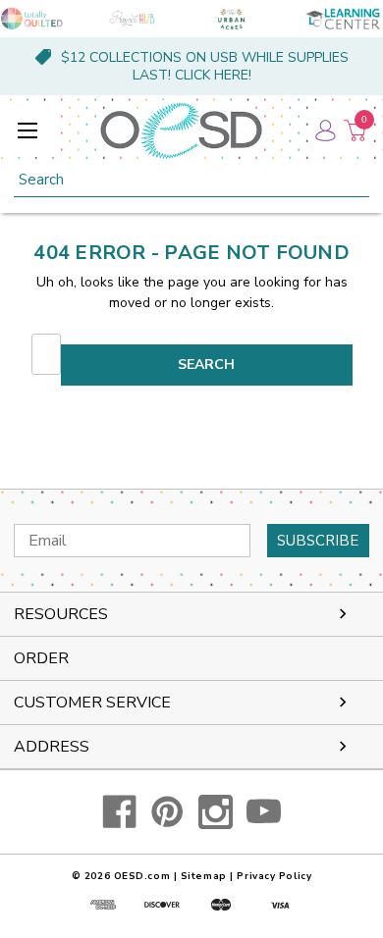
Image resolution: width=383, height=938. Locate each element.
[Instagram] (215, 812)
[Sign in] (324, 130)
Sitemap (204, 876)
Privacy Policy (274, 876)
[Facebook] (119, 812)
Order (41, 658)
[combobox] (191, 180)
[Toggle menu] (27, 130)
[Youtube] (263, 812)
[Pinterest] (167, 812)
